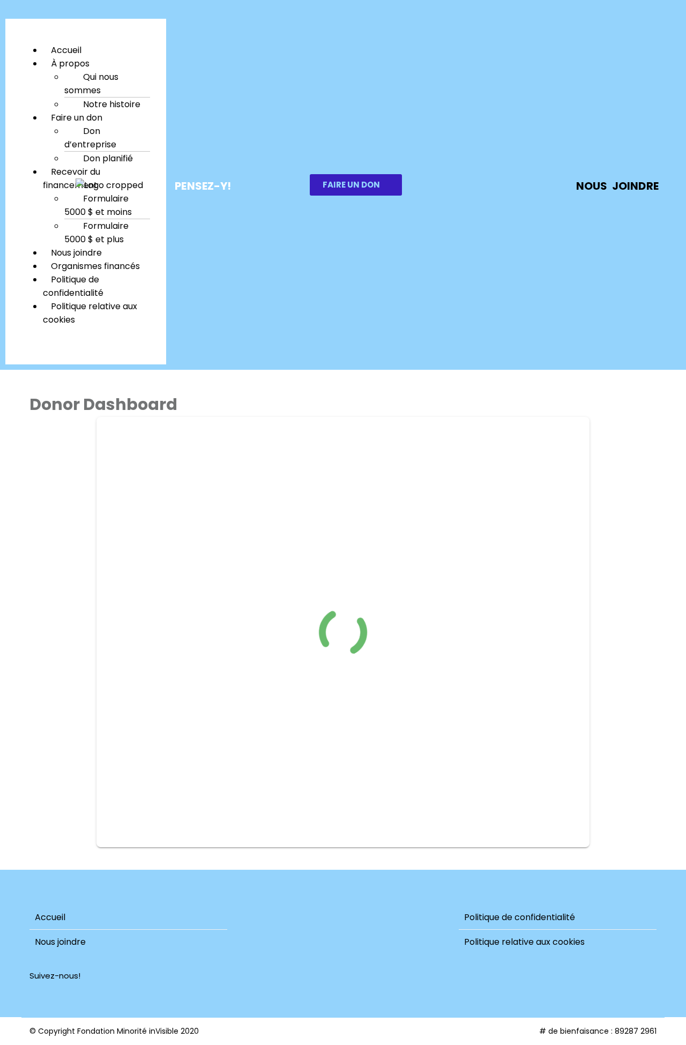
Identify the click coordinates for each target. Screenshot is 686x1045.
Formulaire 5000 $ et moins (98, 205)
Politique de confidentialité (73, 286)
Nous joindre (60, 942)
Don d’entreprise (90, 138)
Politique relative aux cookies (90, 313)
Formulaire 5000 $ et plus (96, 232)
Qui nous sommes (91, 83)
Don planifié (108, 158)
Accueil (50, 917)
